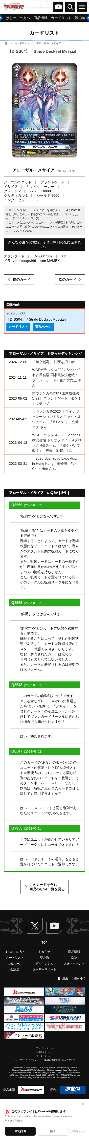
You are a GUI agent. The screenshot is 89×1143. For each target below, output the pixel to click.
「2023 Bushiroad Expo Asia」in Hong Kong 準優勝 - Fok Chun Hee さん (56, 463)
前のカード (21, 279)
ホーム (6, 43)
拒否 (53, 1131)
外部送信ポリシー (44, 1052)
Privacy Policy (13, 1120)
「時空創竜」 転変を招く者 (53, 362)
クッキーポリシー (44, 1056)
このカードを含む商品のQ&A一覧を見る (47, 887)
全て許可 (20, 1131)
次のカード (67, 279)
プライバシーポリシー (44, 1048)
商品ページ (43, 327)
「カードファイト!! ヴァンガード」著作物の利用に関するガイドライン (44, 1060)
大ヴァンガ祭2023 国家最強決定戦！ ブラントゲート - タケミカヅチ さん (56, 398)
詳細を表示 (77, 1131)
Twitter (35, 926)
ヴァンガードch (58, 7)
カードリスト (22, 43)
